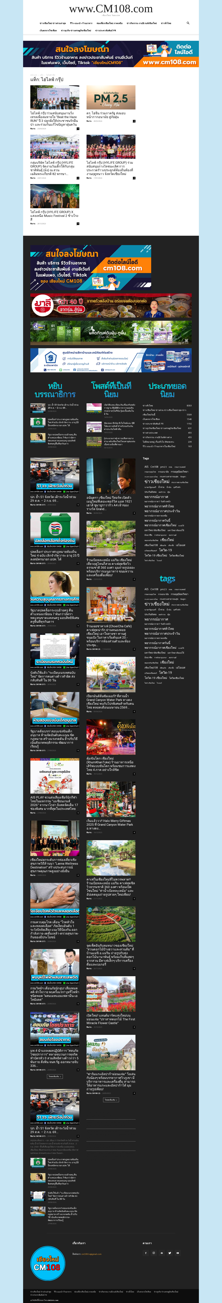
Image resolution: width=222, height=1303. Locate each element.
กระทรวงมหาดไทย (151, 477)
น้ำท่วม (161, 487)
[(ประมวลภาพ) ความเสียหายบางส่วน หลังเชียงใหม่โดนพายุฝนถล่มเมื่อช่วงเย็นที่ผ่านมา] (94, 442)
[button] (188, 23)
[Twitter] (170, 1253)
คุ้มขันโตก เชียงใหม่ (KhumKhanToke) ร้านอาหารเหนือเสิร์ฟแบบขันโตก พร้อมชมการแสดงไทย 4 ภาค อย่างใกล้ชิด (111, 764)
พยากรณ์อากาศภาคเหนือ (156, 515)
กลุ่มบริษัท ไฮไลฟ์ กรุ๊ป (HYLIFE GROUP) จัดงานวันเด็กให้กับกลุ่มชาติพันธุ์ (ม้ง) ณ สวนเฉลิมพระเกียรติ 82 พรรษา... (52, 168)
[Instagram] (154, 1253)
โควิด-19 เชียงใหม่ (156, 555)
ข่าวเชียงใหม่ (157, 481)
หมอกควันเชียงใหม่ (151, 540)
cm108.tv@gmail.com (91, 1254)
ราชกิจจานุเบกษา (160, 535)
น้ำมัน (169, 487)
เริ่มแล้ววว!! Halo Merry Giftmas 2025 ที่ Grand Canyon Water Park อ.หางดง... (110, 824)
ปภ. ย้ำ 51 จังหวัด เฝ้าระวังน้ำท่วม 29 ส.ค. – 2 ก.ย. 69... (53, 499)
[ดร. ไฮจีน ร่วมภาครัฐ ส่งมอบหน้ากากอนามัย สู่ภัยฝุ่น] (111, 97)
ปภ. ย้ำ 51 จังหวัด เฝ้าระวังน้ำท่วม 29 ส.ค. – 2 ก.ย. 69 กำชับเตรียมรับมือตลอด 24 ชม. (110, 1114)
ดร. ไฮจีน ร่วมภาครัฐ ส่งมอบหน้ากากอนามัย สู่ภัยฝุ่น (106, 115)
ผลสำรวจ (162, 492)
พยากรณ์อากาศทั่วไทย (159, 506)
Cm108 (154, 466)
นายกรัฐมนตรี (150, 487)
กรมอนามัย (163, 471)
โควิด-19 (165, 550)
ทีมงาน (32, 128)
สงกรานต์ (172, 535)
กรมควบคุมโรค (150, 472)
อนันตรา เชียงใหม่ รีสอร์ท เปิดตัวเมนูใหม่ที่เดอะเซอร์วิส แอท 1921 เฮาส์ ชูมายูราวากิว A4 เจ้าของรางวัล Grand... (109, 503)
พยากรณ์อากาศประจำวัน (162, 511)
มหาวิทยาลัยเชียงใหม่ (155, 530)
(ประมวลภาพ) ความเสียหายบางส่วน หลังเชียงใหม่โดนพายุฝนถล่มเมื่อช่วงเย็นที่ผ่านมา (119, 441)
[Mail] (162, 1253)
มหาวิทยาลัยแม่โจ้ (176, 530)
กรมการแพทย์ (180, 467)
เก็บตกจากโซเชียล (48, 30)
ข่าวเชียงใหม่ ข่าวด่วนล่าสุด (53, 23)
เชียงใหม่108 (151, 545)
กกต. (170, 467)
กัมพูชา (183, 477)
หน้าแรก (33, 75)
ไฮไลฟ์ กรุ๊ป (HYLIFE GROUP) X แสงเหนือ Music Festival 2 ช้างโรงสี (54, 215)
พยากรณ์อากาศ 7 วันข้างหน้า (158, 501)
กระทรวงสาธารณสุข (169, 476)
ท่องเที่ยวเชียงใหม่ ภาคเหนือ (109, 23)
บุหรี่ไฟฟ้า (177, 487)
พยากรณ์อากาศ (156, 496)
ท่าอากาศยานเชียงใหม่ (180, 482)
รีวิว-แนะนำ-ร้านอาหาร (81, 23)
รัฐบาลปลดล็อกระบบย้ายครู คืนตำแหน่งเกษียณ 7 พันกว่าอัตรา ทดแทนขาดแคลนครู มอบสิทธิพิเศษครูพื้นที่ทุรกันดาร (54, 616)
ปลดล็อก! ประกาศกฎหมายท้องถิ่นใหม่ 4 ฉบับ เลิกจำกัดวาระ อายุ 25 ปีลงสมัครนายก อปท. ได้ (63, 422)
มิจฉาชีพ (148, 535)
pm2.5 (163, 466)
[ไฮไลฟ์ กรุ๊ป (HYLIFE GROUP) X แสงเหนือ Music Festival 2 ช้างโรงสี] (54, 196)
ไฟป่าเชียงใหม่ (150, 560)
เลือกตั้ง (171, 545)
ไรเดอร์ (159, 560)
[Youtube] (178, 1253)
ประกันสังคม (151, 491)
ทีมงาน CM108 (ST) (37, 505)
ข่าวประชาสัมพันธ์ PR (105, 30)
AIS (146, 466)
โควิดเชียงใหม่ (176, 555)
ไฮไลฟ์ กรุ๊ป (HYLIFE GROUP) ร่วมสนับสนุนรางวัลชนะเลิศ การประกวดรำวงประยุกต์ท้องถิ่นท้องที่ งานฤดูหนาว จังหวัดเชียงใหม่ (110, 168)
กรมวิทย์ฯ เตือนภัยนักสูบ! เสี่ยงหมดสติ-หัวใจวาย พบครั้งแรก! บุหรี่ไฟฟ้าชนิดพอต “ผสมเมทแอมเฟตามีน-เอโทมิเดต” (54, 993)
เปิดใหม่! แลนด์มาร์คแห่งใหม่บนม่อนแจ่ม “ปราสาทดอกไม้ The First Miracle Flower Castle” (111, 1019)
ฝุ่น (168, 492)
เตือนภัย (163, 545)
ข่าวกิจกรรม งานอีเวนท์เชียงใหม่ (142, 23)
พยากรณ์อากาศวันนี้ (157, 520)
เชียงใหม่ (167, 539)
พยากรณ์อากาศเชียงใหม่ (160, 525)
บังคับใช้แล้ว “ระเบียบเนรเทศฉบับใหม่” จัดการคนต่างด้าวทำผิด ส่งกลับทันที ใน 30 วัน (52, 676)
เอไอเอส (180, 545)
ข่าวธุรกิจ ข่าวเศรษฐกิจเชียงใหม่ (76, 30)
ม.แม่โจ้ (181, 525)
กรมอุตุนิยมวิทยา (179, 471)
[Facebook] (146, 1253)
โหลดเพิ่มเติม (54, 1076)
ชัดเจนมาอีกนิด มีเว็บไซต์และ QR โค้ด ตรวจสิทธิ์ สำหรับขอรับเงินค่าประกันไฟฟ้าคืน (119, 426)
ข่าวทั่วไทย (166, 23)
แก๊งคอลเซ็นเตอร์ (151, 550)
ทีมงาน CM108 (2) (93, 649)
